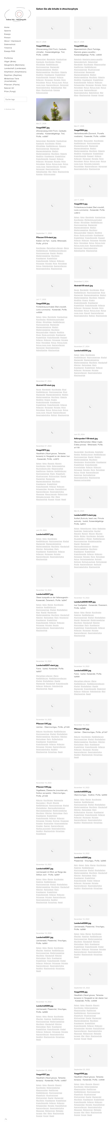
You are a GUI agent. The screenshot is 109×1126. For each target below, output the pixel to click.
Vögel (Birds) (10, 61)
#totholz (54, 415)
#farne (66, 248)
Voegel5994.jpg (80, 130)
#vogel (57, 499)
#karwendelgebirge (43, 69)
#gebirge (50, 471)
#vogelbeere (41, 833)
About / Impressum (12, 41)
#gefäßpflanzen (52, 64)
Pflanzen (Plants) (12, 84)
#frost (64, 389)
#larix (56, 549)
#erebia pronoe (87, 454)
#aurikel (97, 531)
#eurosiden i (41, 803)
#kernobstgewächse (44, 810)
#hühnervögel (54, 476)
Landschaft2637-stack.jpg (47, 665)
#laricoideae (49, 549)
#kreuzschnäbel (42, 332)
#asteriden (78, 531)
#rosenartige (49, 823)
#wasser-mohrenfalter (82, 480)
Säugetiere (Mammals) (14, 65)
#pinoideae (40, 82)
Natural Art (9, 88)
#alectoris (78, 59)
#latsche (63, 72)
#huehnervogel (42, 476)
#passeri (52, 77)
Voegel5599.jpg (43, 303)
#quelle (56, 625)
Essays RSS (9, 51)
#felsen (89, 538)
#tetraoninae (62, 494)
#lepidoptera (79, 462)
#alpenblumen (86, 528)
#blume (92, 533)
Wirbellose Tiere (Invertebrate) (11, 79)
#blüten (83, 536)
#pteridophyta (47, 266)
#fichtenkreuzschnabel (55, 319)
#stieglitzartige (56, 87)
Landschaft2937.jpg (44, 534)
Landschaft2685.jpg (82, 857)
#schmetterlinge (89, 475)
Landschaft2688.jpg (82, 923)
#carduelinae (61, 59)
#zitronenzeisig (42, 92)
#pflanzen (40, 80)
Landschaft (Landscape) (15, 68)
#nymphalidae (79, 467)
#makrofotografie (42, 402)
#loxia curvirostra (48, 335)
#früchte (56, 803)
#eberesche (58, 800)
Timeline (8, 47)
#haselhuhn (60, 473)
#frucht (49, 803)
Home (7, 27)
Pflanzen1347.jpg (81, 728)
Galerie (7, 30)
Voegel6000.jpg (80, 45)
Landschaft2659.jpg (82, 791)
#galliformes (41, 471)
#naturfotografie (42, 77)
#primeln (98, 559)
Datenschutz (9, 44)
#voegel (51, 499)
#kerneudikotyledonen (56, 808)
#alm (76, 865)
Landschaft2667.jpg (44, 868)
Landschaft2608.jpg (82, 670)
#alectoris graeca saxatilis (92, 59)
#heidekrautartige (95, 541)
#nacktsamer (49, 74)
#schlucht (97, 564)
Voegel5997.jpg (43, 127)
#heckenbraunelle (81, 146)
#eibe (49, 466)
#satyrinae (78, 475)
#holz (65, 392)
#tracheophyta (47, 90)
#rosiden (39, 826)
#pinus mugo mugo (43, 345)
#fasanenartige (57, 468)
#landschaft (64, 546)
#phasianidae (41, 489)
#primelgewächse (87, 559)
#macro (47, 399)
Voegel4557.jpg (43, 1074)
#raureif (49, 412)
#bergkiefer (51, 59)
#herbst (66, 541)
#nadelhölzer (60, 74)
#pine (63, 80)
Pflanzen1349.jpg (43, 786)
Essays (7, 34)
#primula (77, 562)
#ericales (100, 536)
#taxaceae (40, 494)
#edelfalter (99, 452)
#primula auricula (88, 562)
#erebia (77, 454)
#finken (58, 62)
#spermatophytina (43, 87)
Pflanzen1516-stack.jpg (46, 237)
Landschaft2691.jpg (44, 937)
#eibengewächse (58, 466)
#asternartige (88, 531)
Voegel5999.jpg (43, 45)
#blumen (99, 533)
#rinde (82, 472)
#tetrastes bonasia (43, 497)
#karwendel (54, 67)
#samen (47, 826)
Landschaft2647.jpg (44, 594)
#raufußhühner (61, 489)
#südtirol (54, 749)
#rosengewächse (61, 823)
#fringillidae (40, 64)
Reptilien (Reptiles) (13, 75)
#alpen (39, 317)
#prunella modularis (92, 164)
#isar (38, 612)
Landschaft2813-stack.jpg (85, 515)
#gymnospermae (42, 67)
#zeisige (56, 90)
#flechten (39, 950)
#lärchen (39, 549)
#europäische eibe (43, 468)
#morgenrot (63, 617)
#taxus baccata (51, 494)
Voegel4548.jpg (80, 1073)
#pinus (48, 82)
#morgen (89, 812)
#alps (44, 317)
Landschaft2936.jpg (82, 350)
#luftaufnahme (57, 739)
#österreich (101, 689)
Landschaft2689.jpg (44, 1005)
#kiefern (55, 69)
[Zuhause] (17, 14)
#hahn (52, 473)
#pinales (57, 80)
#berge (50, 604)
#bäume (39, 731)
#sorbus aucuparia (43, 828)
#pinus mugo (57, 82)
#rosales (39, 823)
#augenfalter (79, 452)
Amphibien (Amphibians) (15, 71)
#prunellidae (79, 166)
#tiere (38, 90)
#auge (38, 389)
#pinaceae (49, 80)
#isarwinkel (40, 479)
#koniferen (55, 72)
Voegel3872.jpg (43, 450)
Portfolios (8, 58)
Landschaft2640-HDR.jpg (85, 601)
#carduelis (40, 62)
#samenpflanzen (52, 85)
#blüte (76, 536)
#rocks (76, 564)
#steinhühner (94, 92)
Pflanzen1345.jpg (43, 723)
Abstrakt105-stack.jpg (45, 385)
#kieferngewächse (43, 72)
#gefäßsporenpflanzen (58, 250)
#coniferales (50, 62)
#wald (63, 499)
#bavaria (51, 463)
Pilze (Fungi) (10, 91)
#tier (64, 87)
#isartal (53, 253)
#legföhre (40, 74)
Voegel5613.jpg (80, 203)
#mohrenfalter (90, 462)
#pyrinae (56, 821)
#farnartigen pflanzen (55, 248)
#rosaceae (64, 821)
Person (7, 37)
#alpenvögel (41, 59)
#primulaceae (101, 562)
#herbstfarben (62, 610)
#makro (54, 399)
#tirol (103, 691)
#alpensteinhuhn (80, 62)
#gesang (62, 146)
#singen (63, 166)
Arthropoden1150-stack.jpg (86, 438)
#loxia (38, 335)
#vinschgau (52, 752)
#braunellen (88, 140)
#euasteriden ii (80, 538)
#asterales (102, 528)
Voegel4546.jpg (80, 991)
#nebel (63, 960)
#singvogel (64, 85)
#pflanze (60, 77)
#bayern (58, 463)
